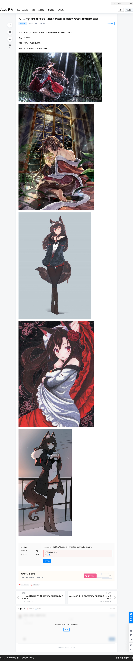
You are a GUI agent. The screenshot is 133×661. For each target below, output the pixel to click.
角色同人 (22, 23)
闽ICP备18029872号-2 (28, 658)
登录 (120, 10)
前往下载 (110, 24)
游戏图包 (51, 10)
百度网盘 (47, 561)
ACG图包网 (15, 658)
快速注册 (128, 10)
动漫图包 (41, 10)
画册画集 (61, 10)
